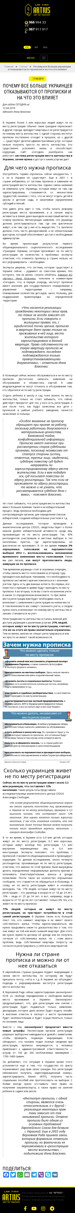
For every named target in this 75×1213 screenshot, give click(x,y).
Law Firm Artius (37, 10)
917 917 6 (36, 30)
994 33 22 (35, 23)
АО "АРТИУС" (56, 1192)
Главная (8, 66)
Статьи (23, 66)
